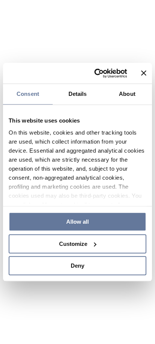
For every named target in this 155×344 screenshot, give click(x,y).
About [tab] (127, 94)
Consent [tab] (28, 94)
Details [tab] (77, 94)
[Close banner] (143, 73)
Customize (73, 244)
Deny (77, 265)
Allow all (77, 221)
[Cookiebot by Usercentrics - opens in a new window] (96, 73)
